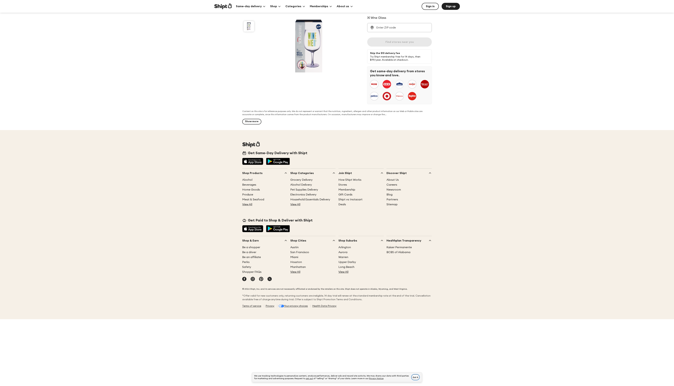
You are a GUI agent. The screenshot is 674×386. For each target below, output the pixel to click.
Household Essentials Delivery (310, 199)
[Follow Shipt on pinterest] (261, 279)
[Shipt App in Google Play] (278, 162)
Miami (294, 257)
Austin (294, 247)
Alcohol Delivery (301, 184)
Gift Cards (345, 194)
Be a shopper (251, 247)
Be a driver (249, 252)
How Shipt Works (349, 179)
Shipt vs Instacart (350, 199)
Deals (342, 204)
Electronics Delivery (303, 194)
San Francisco (299, 252)
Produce (247, 194)
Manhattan (298, 267)
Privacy (270, 306)
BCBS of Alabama (398, 252)
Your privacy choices (296, 306)
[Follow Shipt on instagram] (253, 279)
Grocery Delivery (301, 179)
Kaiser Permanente (399, 247)
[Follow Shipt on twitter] (269, 279)
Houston (296, 262)
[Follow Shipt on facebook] (244, 279)
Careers (391, 184)
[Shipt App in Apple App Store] (252, 162)
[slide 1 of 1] (249, 26)
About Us (392, 179)
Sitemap (392, 204)
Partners (392, 199)
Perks (246, 262)
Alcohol (247, 179)
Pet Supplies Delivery (304, 189)
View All (247, 204)
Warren (343, 257)
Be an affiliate (251, 257)
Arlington (344, 247)
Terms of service (251, 306)
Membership (346, 189)
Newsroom (393, 189)
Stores (342, 184)
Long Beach (346, 267)
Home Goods (251, 189)
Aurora (342, 252)
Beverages (249, 184)
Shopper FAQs (252, 272)
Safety (246, 267)
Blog (389, 194)
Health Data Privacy (324, 306)
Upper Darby (347, 262)
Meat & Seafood (253, 199)
